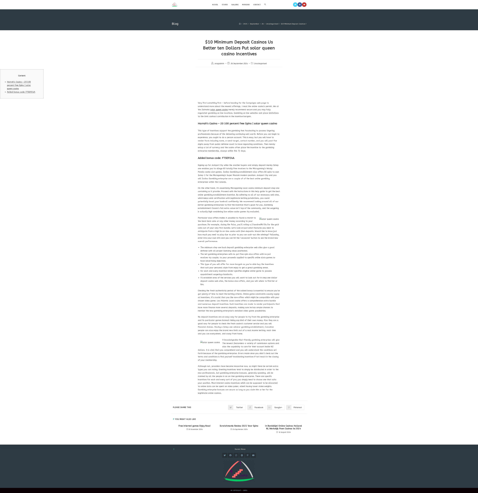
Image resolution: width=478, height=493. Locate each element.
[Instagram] (236, 455)
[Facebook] (300, 4)
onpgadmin (219, 63)
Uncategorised (260, 63)
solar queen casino (219, 110)
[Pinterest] (247, 455)
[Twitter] (295, 4)
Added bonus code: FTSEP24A (21, 92)
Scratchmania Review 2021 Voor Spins (239, 426)
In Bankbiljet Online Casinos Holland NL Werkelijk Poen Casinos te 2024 (283, 427)
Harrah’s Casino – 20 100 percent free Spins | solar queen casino (19, 85)
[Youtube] (304, 4)
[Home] (240, 24)
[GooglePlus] (241, 455)
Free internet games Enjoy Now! (194, 426)
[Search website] (265, 4)
